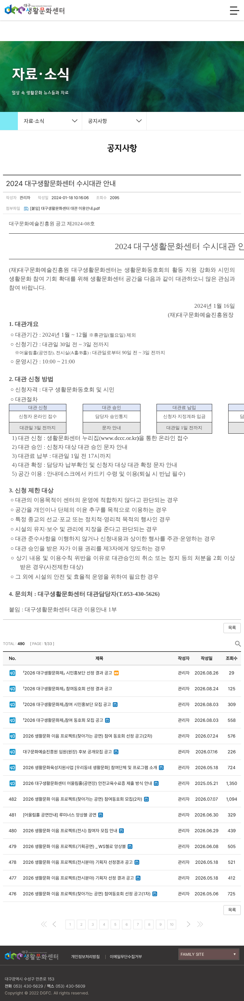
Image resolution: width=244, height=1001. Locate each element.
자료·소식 (34, 121)
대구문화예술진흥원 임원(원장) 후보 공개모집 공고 (67, 752)
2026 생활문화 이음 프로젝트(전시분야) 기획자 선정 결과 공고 (78, 878)
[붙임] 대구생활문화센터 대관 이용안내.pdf (65, 208)
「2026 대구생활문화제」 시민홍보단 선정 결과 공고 (67, 673)
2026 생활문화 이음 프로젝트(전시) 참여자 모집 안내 (70, 830)
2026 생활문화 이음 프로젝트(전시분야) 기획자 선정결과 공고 (78, 862)
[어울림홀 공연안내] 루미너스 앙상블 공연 (59, 815)
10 (171, 924)
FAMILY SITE (192, 954)
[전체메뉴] (234, 11)
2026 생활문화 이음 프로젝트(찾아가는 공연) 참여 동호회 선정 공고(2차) (87, 736)
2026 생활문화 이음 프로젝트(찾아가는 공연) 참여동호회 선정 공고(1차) (87, 894)
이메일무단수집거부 (126, 956)
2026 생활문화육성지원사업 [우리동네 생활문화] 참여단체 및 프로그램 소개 (90, 767)
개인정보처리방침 (85, 956)
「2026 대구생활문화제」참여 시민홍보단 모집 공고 (67, 704)
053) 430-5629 (28, 986)
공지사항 (97, 121)
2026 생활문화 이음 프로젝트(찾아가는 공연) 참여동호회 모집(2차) (82, 799)
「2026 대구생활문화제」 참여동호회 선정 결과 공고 (67, 688)
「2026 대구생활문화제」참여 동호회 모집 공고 (63, 720)
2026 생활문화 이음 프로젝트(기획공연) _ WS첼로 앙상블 (74, 846)
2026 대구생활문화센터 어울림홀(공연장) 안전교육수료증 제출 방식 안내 (87, 783)
